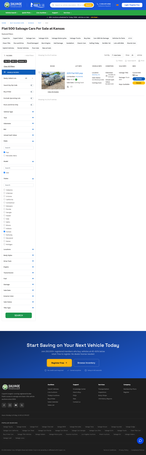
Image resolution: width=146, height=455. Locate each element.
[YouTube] (16, 405)
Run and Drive (19, 43)
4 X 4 (130, 38)
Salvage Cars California (10, 430)
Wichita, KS (96, 75)
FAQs (75, 395)
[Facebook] (4, 405)
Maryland (9, 238)
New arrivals (46, 48)
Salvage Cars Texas (28, 430)
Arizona (9, 196)
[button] (19, 112)
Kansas (31, 23)
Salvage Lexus (19, 438)
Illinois (8, 225)
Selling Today (94, 43)
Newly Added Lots (10, 78)
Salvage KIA (117, 434)
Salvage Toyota (8, 427)
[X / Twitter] (22, 405)
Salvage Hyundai (116, 427)
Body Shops (102, 395)
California (9, 200)
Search (88, 5)
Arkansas (9, 193)
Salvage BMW (61, 427)
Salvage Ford (34, 427)
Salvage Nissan (102, 427)
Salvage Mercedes (75, 427)
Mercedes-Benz (11, 156)
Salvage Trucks (75, 38)
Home (4, 23)
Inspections (102, 392)
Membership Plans (130, 389)
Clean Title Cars (136, 430)
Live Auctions (41, 13)
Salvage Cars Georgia (78, 430)
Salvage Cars (30, 38)
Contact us (76, 402)
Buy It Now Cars (8, 434)
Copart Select (18, 38)
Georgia (9, 212)
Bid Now (139, 79)
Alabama (9, 190)
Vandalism (70, 43)
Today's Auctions (53, 395)
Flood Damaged (32, 43)
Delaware (9, 206)
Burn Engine (46, 43)
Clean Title (6, 43)
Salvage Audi (7, 438)
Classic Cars (81, 43)
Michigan (9, 245)
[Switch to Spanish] (117, 5)
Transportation (103, 389)
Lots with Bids (119, 43)
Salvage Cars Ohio (95, 430)
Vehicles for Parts (118, 38)
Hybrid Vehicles (8, 48)
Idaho (8, 222)
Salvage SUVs (43, 38)
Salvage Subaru (130, 434)
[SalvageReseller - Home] (13, 5)
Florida (8, 209)
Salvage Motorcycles (59, 38)
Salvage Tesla (89, 427)
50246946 (79, 76)
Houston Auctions (72, 434)
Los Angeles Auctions (88, 434)
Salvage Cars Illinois (61, 430)
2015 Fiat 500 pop (75, 73)
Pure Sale (35, 48)
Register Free (57, 362)
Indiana (8, 229)
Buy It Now (7, 92)
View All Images (53, 92)
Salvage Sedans (40, 434)
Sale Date (117, 55)
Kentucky (9, 235)
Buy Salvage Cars (17, 23)
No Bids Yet (106, 43)
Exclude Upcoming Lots (12, 98)
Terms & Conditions (109, 450)
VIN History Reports (105, 399)
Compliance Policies (137, 450)
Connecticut (10, 203)
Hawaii (8, 216)
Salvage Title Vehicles (24, 434)
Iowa (7, 219)
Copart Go (6, 38)
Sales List (51, 405)
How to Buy (77, 392)
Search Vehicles (53, 389)
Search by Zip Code (10, 85)
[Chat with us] (140, 440)
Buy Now (87, 38)
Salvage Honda (21, 427)
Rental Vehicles (23, 48)
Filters (120, 61)
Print (142, 61)
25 (133, 55)
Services (67, 13)
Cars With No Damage (101, 38)
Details (138, 83)
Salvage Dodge (130, 427)
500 (7, 173)
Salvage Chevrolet (47, 427)
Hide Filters (29, 55)
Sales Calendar (53, 402)
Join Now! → (95, 17)
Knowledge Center (79, 389)
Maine (8, 241)
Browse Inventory (86, 363)
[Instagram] (10, 405)
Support (55, 13)
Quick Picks (26, 13)
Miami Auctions (104, 434)
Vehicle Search (11, 13)
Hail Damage (58, 43)
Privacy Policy (123, 450)
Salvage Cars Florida (44, 430)
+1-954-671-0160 (105, 4)
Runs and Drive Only (11, 105)
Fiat (39, 23)
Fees (74, 399)
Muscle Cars (131, 43)
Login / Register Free (132, 5)
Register (126, 392)
